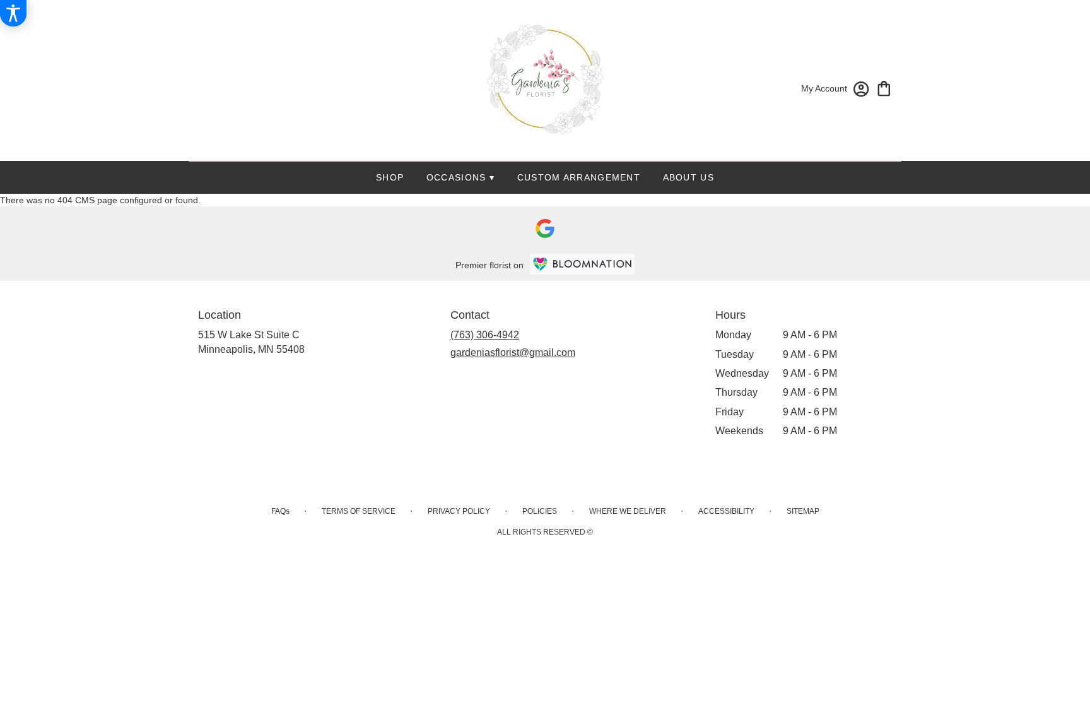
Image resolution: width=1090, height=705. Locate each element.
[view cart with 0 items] (884, 87)
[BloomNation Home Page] (582, 264)
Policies (539, 511)
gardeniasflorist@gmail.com (512, 352)
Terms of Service (359, 511)
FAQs (280, 511)
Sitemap (803, 511)
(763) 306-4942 (484, 334)
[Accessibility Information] (13, 13)
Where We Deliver (627, 511)
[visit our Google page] (545, 228)
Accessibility (726, 511)
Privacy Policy (459, 511)
